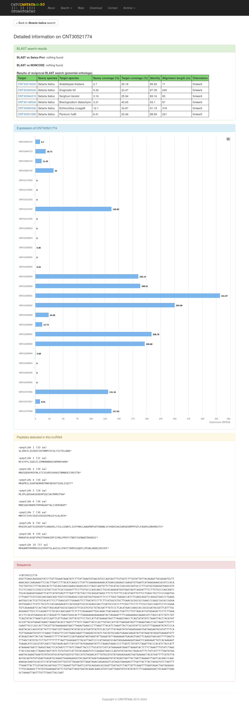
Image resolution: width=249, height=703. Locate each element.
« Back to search (35, 23)
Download (96, 8)
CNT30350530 (27, 90)
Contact (112, 8)
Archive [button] (128, 8)
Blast (81, 8)
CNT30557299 (27, 114)
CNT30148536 (27, 102)
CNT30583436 (27, 108)
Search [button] (65, 8)
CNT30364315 (27, 96)
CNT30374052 (27, 84)
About (51, 8)
